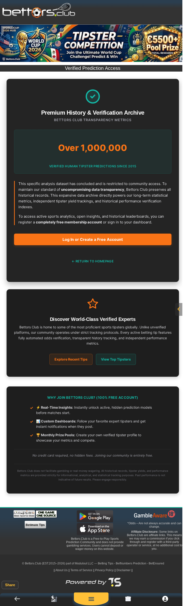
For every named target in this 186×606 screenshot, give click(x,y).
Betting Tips (105, 563)
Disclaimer (123, 570)
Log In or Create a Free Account (92, 239)
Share (10, 585)
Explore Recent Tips (70, 359)
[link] (54, 599)
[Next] (179, 31)
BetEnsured (156, 563)
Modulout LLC (84, 563)
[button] (17, 599)
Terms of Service (81, 570)
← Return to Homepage (93, 261)
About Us (61, 570)
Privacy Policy (104, 570)
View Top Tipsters (116, 359)
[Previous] (7, 31)
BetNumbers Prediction (131, 563)
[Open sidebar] (178, 309)
